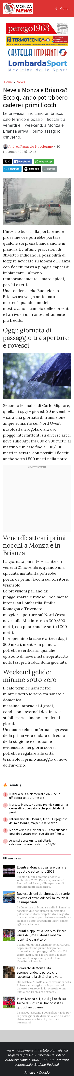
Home (8, 82)
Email (51, 168)
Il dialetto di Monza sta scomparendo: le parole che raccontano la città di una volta (40, 972)
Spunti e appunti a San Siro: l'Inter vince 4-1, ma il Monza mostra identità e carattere (41, 935)
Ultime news (12, 858)
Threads (34, 168)
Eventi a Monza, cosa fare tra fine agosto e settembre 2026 (41, 869)
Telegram (14, 168)
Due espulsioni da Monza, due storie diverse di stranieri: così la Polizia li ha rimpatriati (43, 897)
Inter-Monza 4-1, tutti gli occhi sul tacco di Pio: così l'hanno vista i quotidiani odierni (42, 1002)
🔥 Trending (12, 785)
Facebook (24, 161)
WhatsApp (45, 161)
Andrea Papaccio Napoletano (30, 146)
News (21, 82)
